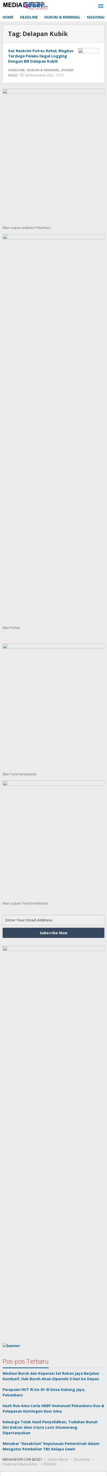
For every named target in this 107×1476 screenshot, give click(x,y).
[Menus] (100, 6)
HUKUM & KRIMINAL (43, 70)
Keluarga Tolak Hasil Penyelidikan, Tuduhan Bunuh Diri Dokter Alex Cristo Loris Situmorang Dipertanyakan (50, 1427)
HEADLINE (16, 70)
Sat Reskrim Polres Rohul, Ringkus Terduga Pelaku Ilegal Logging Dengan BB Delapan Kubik (40, 56)
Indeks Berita (58, 1459)
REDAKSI (49, 1464)
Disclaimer (82, 1459)
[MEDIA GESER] (26, 5)
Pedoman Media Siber (20, 1464)
